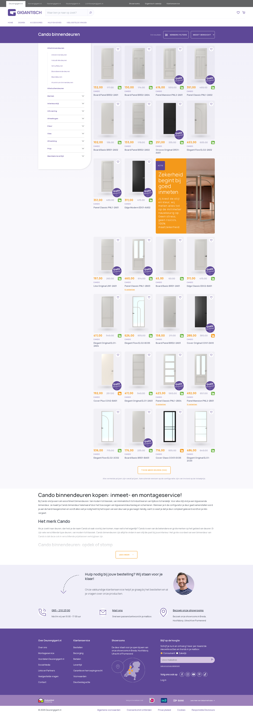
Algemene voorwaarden (108, 709)
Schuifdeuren (57, 66)
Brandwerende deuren (61, 71)
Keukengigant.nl (73, 3)
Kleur (49, 126)
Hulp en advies (54, 22)
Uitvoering (52, 111)
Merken (50, 96)
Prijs (49, 148)
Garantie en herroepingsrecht (88, 670)
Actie (160, 165)
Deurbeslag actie (81, 682)
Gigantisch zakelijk (153, 3)
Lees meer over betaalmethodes (201, 700)
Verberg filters (178, 35)
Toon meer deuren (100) (154, 470)
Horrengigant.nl (35, 3)
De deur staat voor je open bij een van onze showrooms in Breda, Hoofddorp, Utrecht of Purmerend (130, 650)
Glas (49, 133)
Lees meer (124, 555)
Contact (42, 682)
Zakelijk (182, 653)
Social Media (44, 664)
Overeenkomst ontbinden (139, 709)
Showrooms (134, 3)
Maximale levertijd (55, 156)
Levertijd (77, 664)
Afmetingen (52, 118)
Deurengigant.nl (16, 3)
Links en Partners (46, 670)
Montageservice (46, 653)
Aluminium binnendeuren (62, 82)
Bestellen (78, 647)
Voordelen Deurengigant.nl (51, 659)
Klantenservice (173, 3)
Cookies (181, 709)
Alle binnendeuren (55, 48)
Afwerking (52, 141)
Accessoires (36, 22)
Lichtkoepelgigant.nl (94, 3)
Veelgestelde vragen (77, 22)
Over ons (42, 647)
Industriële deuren (59, 60)
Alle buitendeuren (55, 88)
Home (10, 22)
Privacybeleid (164, 709)
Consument (169, 653)
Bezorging (78, 653)
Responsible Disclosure (203, 709)
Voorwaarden (79, 676)
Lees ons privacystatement (170, 666)
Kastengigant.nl (54, 3)
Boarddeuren (57, 77)
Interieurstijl (53, 103)
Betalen (77, 659)
